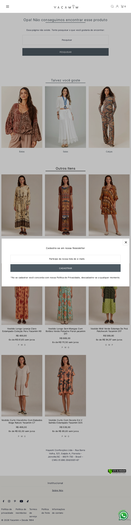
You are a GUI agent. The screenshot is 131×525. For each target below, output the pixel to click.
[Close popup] (126, 242)
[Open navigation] (28, 6)
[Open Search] (112, 6)
